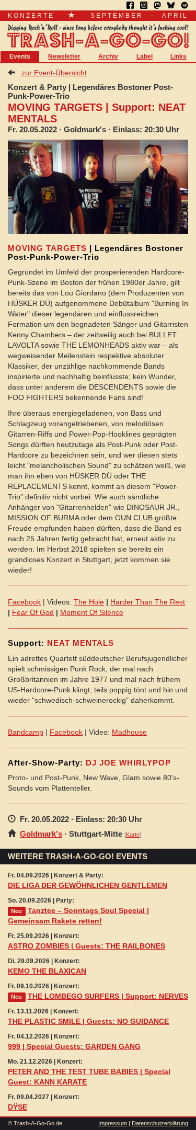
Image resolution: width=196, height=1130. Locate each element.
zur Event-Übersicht (54, 73)
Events (19, 56)
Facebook (24, 602)
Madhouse (129, 732)
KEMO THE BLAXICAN (47, 971)
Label (144, 56)
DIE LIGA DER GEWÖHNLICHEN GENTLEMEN (87, 885)
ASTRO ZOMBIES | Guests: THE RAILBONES (86, 946)
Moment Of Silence (91, 612)
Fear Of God (33, 612)
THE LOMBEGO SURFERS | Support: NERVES (108, 996)
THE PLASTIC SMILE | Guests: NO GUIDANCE (88, 1021)
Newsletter (64, 56)
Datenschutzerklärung (160, 1123)
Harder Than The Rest (147, 602)
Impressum (112, 1123)
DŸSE (17, 1107)
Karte (133, 834)
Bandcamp (25, 732)
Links (178, 56)
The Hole (89, 602)
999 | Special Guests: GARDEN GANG (74, 1046)
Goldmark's (41, 833)
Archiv (108, 56)
